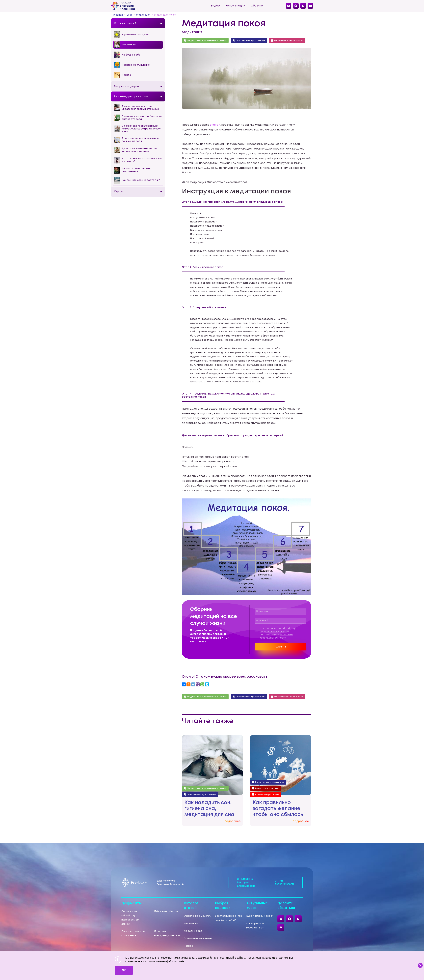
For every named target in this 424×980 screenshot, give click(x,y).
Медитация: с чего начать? (288, 40)
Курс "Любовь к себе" (259, 916)
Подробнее (233, 821)
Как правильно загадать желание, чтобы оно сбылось (278, 808)
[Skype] (207, 684)
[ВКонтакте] (184, 684)
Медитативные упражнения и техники (207, 40)
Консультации (235, 5)
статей (215, 125)
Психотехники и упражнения (250, 40)
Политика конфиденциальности (167, 933)
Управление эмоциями (197, 916)
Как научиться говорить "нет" (255, 926)
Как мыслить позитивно (267, 788)
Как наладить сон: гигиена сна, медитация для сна (209, 808)
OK (124, 970)
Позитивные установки (267, 795)
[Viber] (198, 684)
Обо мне (257, 5)
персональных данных (273, 632)
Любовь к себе (193, 931)
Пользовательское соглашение (133, 933)
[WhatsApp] (202, 684)
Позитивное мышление (198, 939)
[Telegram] (193, 684)
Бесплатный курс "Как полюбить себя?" (228, 918)
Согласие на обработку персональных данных (130, 917)
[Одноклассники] (188, 684)
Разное (188, 946)
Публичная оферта (166, 911)
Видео (215, 5)
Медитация (192, 32)
